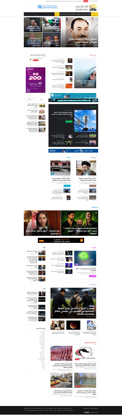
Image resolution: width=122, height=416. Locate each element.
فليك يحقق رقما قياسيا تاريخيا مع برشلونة (81, 143)
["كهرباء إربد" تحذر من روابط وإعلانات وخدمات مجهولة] (68, 271)
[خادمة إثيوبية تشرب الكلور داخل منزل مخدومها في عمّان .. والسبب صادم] (41, 117)
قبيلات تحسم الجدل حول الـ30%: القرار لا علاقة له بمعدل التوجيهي (58, 332)
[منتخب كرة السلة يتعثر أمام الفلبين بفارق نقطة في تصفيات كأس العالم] (70, 136)
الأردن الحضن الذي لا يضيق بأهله (32, 251)
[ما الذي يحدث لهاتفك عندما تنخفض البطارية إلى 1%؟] (68, 259)
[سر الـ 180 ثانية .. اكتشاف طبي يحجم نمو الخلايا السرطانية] (85, 73)
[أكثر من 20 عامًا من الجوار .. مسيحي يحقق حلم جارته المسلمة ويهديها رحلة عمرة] (66, 191)
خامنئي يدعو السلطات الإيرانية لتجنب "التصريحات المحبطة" (87, 179)
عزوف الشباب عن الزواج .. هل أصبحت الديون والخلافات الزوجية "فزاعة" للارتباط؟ (31, 123)
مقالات (43, 363)
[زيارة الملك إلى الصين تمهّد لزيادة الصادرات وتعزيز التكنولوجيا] (41, 279)
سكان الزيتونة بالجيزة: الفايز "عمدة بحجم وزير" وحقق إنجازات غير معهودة (57, 62)
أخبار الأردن (89, 14)
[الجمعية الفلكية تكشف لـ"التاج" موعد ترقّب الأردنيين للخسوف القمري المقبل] (73, 325)
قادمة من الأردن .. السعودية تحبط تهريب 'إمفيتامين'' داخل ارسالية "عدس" (58, 87)
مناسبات (43, 365)
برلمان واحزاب (78, 14)
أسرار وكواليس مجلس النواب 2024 (33, 410)
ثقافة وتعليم (42, 343)
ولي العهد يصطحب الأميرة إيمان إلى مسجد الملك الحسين (56, 198)
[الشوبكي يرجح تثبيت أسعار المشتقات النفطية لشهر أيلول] (51, 24)
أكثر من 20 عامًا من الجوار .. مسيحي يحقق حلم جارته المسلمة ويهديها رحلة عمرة (56, 192)
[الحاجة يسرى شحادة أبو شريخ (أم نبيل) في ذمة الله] (41, 313)
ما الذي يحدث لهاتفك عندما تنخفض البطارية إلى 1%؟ (57, 259)
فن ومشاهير (42, 357)
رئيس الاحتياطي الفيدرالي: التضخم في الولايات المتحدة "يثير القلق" (83, 192)
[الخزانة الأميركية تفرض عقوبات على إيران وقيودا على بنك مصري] (92, 197)
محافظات (43, 361)
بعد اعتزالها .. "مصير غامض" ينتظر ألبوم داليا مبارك (42, 232)
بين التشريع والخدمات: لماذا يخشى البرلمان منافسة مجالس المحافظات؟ (31, 272)
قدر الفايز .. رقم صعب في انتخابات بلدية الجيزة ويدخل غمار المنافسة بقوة (33, 28)
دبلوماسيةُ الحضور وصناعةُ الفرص (32, 266)
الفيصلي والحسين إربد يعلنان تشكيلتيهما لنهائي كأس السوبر (82, 136)
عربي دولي (84, 14)
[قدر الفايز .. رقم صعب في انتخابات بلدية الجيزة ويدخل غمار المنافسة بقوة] (33, 24)
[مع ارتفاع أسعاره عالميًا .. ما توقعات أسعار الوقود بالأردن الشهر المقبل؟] (41, 130)
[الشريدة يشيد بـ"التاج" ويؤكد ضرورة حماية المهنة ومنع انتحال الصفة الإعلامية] (91, 325)
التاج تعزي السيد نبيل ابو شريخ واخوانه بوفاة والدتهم (32, 307)
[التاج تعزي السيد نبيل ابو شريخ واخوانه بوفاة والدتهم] (41, 307)
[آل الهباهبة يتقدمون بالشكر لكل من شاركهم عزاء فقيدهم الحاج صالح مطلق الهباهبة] (41, 299)
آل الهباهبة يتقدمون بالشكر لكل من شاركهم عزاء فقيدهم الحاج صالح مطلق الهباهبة (31, 300)
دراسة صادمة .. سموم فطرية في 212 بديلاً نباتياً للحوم (32, 105)
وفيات (43, 369)
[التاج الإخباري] (86, 7)
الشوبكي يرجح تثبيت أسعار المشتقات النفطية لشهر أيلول (51, 28)
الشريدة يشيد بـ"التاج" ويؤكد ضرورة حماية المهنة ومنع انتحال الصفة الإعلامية (89, 333)
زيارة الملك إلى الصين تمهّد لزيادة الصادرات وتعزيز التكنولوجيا (31, 279)
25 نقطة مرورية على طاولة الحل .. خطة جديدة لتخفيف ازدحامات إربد (62, 392)
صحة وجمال (42, 353)
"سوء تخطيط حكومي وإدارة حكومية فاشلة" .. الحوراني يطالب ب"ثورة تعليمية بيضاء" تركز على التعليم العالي (34, 42)
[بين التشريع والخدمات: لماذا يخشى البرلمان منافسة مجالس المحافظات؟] (41, 273)
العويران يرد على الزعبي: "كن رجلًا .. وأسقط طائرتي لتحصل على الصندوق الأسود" (52, 43)
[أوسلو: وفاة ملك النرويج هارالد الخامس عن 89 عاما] (41, 294)
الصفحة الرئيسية (94, 14)
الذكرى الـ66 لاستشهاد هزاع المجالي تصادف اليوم (83, 40)
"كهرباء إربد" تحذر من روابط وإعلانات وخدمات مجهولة (57, 272)
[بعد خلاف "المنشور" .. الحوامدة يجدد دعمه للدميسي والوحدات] (68, 142)
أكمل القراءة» (92, 185)
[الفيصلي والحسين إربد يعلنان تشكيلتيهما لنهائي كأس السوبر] (92, 136)
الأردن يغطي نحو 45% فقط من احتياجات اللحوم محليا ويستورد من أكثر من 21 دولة (62, 366)
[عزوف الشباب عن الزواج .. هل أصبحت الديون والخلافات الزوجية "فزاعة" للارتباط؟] (41, 123)
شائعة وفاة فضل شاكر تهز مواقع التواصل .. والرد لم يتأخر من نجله (57, 74)
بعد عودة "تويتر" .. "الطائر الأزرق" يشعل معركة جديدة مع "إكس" (58, 253)
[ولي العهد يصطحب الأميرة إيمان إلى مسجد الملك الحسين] (68, 197)
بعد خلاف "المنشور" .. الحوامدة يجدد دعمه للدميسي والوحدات (58, 143)
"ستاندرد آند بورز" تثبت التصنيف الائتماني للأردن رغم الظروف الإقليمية (71, 1)
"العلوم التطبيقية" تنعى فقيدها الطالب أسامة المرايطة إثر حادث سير (32, 318)
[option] (61, 32)
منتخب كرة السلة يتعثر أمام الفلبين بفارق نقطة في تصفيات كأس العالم (57, 137)
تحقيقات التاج (72, 14)
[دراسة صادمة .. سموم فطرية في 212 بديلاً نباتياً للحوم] (41, 105)
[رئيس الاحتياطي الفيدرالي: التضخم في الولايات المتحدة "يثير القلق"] (92, 191)
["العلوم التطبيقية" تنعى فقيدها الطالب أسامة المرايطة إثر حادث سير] (41, 319)
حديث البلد (43, 347)
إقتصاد (43, 334)
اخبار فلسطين (42, 336)
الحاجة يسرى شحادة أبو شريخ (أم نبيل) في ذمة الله (31, 312)
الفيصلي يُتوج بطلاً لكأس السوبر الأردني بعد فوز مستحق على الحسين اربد (62, 114)
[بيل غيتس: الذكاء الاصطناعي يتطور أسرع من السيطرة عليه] (68, 265)
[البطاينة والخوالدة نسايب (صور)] (71, 79)
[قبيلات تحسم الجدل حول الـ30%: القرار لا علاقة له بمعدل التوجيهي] (57, 325)
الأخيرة (41, 99)
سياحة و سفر (42, 351)
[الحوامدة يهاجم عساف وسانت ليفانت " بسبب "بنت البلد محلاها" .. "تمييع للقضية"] (79, 223)
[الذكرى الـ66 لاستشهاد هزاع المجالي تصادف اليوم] (79, 32)
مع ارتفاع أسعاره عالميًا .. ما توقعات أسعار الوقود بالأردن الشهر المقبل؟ (31, 129)
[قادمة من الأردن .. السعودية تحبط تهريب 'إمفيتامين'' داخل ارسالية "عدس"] (68, 86)
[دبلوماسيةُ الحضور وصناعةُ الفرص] (41, 267)
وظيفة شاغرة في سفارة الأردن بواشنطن (32, 110)
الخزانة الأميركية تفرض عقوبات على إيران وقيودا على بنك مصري (82, 199)
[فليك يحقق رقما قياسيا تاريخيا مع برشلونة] (92, 142)
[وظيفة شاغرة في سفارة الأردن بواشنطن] (41, 112)
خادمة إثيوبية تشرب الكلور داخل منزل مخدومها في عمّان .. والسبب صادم (31, 117)
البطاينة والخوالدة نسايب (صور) (58, 79)
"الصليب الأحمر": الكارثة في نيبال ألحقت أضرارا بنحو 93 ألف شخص (61, 179)
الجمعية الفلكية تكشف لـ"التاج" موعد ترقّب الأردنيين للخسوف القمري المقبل (74, 333)
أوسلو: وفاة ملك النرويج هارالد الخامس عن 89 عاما (32, 293)
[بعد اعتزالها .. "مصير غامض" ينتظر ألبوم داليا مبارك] (42, 223)
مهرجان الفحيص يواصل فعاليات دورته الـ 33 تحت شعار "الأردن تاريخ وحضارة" (85, 365)
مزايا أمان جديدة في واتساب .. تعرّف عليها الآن (86, 270)
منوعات (43, 367)
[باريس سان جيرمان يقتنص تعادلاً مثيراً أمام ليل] (68, 67)
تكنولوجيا (43, 345)
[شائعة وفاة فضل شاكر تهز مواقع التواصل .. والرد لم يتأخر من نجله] (69, 73)
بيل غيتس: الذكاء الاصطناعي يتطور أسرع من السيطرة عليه (57, 265)
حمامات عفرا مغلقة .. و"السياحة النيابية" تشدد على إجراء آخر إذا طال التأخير (86, 393)
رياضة (68, 14)
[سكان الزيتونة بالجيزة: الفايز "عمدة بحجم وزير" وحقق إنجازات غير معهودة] (70, 60)
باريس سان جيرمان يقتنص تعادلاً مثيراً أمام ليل (58, 67)
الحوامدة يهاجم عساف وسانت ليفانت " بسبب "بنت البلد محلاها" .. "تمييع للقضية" (80, 230)
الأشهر (29, 99)
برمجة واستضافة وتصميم (93, 412)
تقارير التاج (42, 410)
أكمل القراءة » (68, 121)
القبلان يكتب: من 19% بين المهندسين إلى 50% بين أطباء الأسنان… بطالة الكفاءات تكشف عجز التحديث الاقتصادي (32, 259)
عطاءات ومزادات (63, 14)
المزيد (57, 14)
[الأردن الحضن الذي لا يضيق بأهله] (41, 252)
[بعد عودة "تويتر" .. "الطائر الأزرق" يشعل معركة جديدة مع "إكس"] (68, 253)
